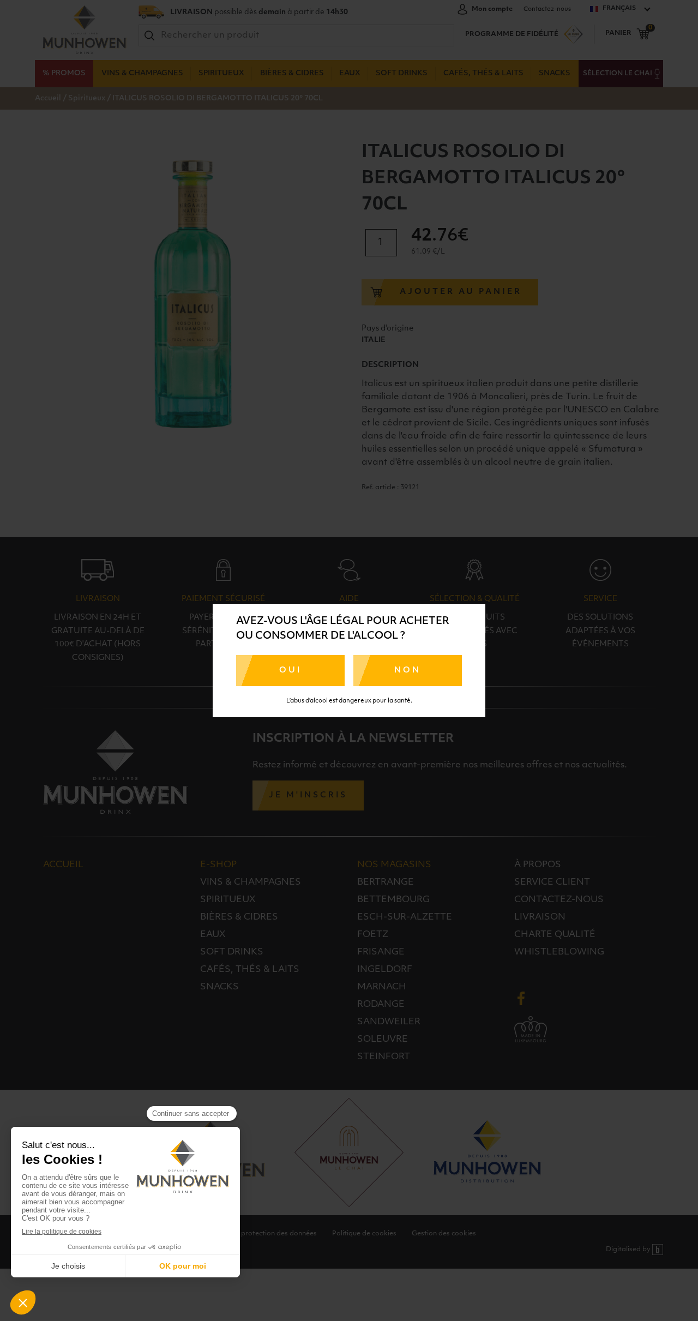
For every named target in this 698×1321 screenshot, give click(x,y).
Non (407, 670)
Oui (290, 670)
